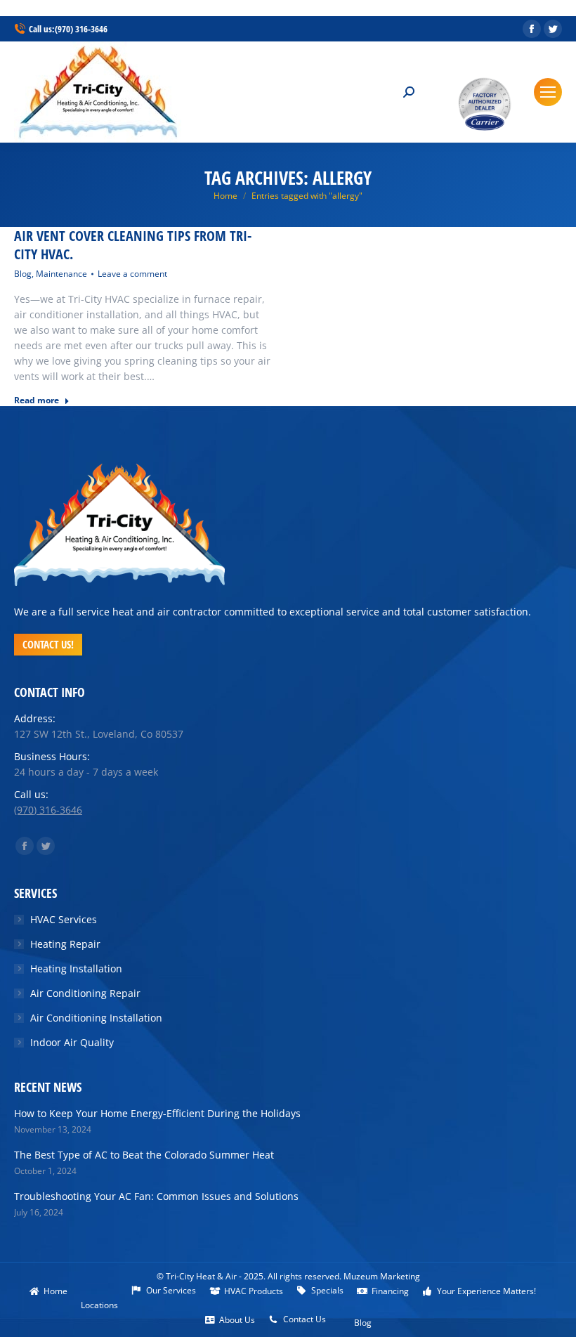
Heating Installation (76, 968)
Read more (36, 400)
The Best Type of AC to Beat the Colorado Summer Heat (144, 1154)
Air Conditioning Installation (96, 1017)
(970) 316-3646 (81, 28)
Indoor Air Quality (72, 1042)
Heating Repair (65, 944)
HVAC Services (63, 919)
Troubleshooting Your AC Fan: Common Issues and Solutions (156, 1196)
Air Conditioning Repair (85, 993)
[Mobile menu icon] (548, 92)
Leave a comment (132, 274)
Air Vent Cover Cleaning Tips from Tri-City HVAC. (132, 245)
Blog (23, 274)
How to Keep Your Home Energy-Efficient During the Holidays (157, 1113)
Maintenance (61, 274)
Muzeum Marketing (381, 1276)
